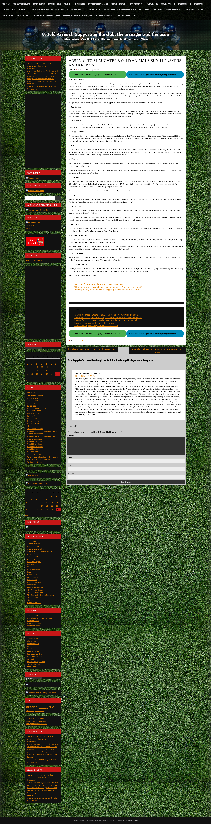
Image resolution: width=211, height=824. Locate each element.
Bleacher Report (34, 562)
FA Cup (52, 707)
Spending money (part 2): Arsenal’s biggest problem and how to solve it (106, 289)
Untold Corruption (153, 9)
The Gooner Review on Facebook (40, 595)
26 (37, 374)
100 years (6, 4)
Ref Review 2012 (180, 4)
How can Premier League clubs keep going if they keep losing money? (105, 320)
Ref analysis (166, 4)
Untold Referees (23, 15)
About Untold (39, 4)
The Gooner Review (35, 592)
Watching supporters (43, 15)
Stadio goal (31, 667)
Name (70, 457)
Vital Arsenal (32, 600)
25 (32, 374)
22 (52, 370)
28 (47, 374)
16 (56, 367)
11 (32, 367)
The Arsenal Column (35, 590)
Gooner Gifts (32, 574)
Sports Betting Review (36, 661)
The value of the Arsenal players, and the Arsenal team (99, 284)
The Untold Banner (20, 9)
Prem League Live (34, 654)
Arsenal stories (82, 341)
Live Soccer (31, 649)
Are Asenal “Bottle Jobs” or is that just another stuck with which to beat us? (108, 317)
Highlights (80, 4)
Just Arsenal (32, 579)
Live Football (32, 646)
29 (52, 374)
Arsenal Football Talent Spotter (39, 551)
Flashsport (31, 641)
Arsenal (29, 228)
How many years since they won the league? (94, 323)
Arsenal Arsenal (33, 544)
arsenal (32, 707)
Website (70, 473)
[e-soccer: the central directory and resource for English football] (30, 685)
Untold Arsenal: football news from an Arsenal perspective (58, 9)
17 (28, 370)
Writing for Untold (126, 15)
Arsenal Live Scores (34, 260)
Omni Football (33, 651)
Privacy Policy (151, 4)
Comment (71, 435)
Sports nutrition (33, 664)
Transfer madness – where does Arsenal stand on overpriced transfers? (106, 315)
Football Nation (33, 569)
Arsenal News (33, 554)
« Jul (28, 380)
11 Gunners (32, 541)
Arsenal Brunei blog (35, 549)
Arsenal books (54, 4)
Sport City (31, 659)
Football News (33, 644)
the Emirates (40, 711)
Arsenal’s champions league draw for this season (96, 325)
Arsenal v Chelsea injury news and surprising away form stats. (157, 350)
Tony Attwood (94, 70)
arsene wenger (43, 708)
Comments (68, 4)
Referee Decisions (34, 656)
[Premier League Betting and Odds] (41, 693)
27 (42, 374)
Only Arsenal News (35, 587)
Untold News (8, 15)
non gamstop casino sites (36, 723)
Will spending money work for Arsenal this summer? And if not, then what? (108, 287)
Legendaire (32, 585)
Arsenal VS (31, 559)
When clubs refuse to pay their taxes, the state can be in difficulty (85, 15)
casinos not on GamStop (36, 718)
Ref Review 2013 (197, 4)
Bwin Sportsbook (34, 623)
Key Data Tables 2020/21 (98, 4)
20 (42, 370)
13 (42, 367)
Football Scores (33, 626)
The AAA (5, 9)
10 (28, 367)
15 (52, 367)
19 (37, 370)
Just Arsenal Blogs (34, 582)
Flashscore (31, 567)
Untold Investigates (174, 9)
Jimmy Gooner (33, 577)
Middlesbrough (31, 711)
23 (56, 370)
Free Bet (30, 572)
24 (28, 374)
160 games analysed (21, 4)
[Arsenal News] (32, 178)
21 (47, 370)
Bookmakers (32, 564)
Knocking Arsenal (118, 4)
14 (47, 367)
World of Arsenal (34, 603)
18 (32, 370)
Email (70, 465)
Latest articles (135, 4)
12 (37, 367)
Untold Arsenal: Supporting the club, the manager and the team (105, 34)
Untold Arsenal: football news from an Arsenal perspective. (115, 9)
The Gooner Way (34, 597)
